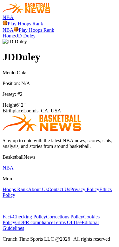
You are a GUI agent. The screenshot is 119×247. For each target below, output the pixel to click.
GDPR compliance (34, 222)
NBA (8, 17)
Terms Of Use (67, 222)
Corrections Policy (64, 216)
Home (9, 35)
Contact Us (59, 189)
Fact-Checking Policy (24, 216)
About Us (38, 189)
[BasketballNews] (26, 11)
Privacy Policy (84, 189)
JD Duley (26, 35)
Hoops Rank (15, 189)
